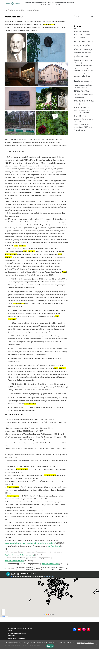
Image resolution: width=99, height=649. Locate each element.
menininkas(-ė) (86, 82)
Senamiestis (84, 113)
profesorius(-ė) (81, 107)
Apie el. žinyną (45, 4)
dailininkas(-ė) (88, 50)
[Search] (92, 16)
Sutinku (50, 646)
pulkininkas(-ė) (78, 110)
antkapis (37, 568)
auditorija (76, 45)
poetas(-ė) (77, 104)
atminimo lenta (54, 568)
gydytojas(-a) (89, 60)
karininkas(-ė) (86, 63)
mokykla (89, 85)
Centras (78, 49)
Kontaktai (56, 4)
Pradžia (28, 2)
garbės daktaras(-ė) (87, 52)
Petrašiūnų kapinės (84, 100)
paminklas (77, 94)
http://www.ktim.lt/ (54, 546)
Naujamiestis (81, 91)
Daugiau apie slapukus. (85, 643)
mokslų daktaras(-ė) (80, 85)
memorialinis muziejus (80, 73)
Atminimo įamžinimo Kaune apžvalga (60, 2)
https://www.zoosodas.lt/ (50, 564)
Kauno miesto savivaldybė (16, 638)
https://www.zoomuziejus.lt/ (14, 561)
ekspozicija (77, 53)
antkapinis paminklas (29, 568)
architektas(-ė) (45, 568)
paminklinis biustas (87, 94)
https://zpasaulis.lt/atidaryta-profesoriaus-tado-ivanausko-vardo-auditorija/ (30, 543)
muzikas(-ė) (84, 87)
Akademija (11, 568)
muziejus (77, 87)
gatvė (77, 56)
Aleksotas (86, 31)
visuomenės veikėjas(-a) (83, 119)
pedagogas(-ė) (80, 97)
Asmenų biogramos (39, 2)
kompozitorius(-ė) (88, 70)
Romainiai (76, 113)
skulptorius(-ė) (80, 116)
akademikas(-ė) (20, 568)
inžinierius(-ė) (78, 63)
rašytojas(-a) (86, 110)
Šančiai (91, 127)
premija (83, 104)
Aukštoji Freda (61, 568)
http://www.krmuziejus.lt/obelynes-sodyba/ (19, 555)
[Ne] (97, 645)
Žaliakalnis (79, 130)
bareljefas (85, 45)
